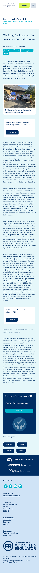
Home (5, 19)
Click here (12, 320)
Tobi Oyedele (21, 46)
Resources (6, 522)
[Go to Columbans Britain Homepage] (9, 3)
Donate (24, 5)
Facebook (9, 444)
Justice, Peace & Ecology (20, 19)
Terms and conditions (10, 533)
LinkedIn (9, 450)
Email (21, 450)
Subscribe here (26, 465)
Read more (12, 132)
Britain (24, 50)
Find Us (5, 524)
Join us (30, 50)
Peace (6, 53)
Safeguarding (7, 531)
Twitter (22, 444)
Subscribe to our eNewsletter (23, 459)
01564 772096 (8, 493)
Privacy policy (8, 535)
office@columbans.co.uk (11, 496)
